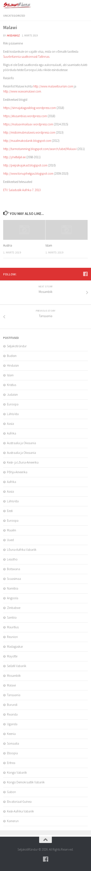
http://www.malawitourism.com (53, 86)
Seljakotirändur (17, 346)
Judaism (12, 395)
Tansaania (13, 695)
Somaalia (13, 743)
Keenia (11, 734)
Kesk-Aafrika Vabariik (20, 811)
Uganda (12, 724)
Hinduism (13, 365)
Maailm (11, 530)
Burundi (12, 705)
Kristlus (11, 385)
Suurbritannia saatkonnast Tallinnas (26, 57)
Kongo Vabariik (17, 772)
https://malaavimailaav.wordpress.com (28, 124)
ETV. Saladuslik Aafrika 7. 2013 (22, 190)
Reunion (12, 637)
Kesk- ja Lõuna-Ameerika (23, 462)
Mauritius (13, 627)
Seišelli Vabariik (16, 666)
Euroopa (12, 404)
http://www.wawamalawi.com (22, 91)
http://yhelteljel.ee (14, 157)
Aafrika (11, 433)
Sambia (12, 617)
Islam (49, 245)
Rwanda (12, 714)
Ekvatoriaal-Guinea (19, 802)
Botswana (13, 569)
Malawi (11, 685)
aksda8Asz (13, 35)
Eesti (10, 511)
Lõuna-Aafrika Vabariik (21, 550)
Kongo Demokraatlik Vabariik (26, 782)
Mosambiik (14, 676)
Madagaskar (15, 647)
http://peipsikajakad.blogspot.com (25, 165)
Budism (12, 356)
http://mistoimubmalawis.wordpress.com (29, 132)
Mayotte (12, 656)
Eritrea (11, 763)
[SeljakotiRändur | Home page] (22, 5)
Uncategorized (14, 15)
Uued (10, 540)
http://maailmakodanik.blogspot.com (27, 141)
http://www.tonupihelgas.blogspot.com (28, 174)
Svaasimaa (14, 579)
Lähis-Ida (13, 414)
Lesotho (12, 559)
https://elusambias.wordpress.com (25, 116)
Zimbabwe (13, 608)
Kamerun (13, 821)
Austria (7, 245)
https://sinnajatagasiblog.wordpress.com (29, 108)
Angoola (12, 598)
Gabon (11, 792)
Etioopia (12, 753)
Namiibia (12, 588)
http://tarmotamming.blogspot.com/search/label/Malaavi (40, 149)
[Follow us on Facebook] (85, 273)
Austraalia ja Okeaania (21, 443)
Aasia (10, 424)
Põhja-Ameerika (17, 472)
